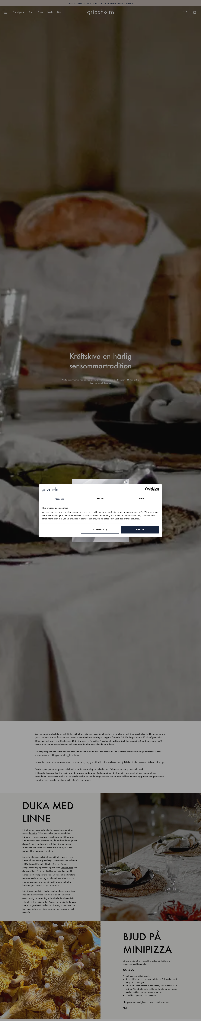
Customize (98, 529)
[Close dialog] (126, 482)
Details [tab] (100, 498)
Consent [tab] (59, 499)
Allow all (140, 529)
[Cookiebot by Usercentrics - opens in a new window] (147, 489)
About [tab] (142, 498)
